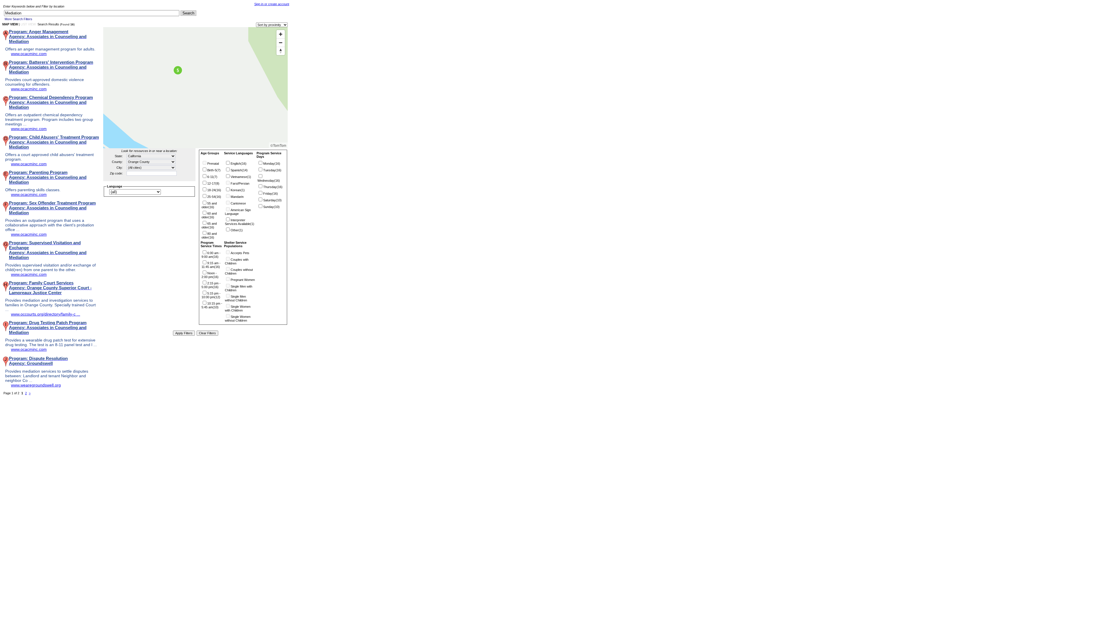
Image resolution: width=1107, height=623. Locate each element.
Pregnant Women (243, 280)
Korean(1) (238, 190)
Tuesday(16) (272, 170)
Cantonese (238, 203)
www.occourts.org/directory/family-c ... (45, 314)
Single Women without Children (238, 318)
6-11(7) (212, 177)
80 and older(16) (209, 235)
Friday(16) (270, 193)
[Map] (195, 87)
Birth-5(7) (214, 170)
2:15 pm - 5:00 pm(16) (211, 285)
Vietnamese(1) (241, 177)
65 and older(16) (209, 225)
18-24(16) (214, 190)
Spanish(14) (239, 170)
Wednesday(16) (268, 180)
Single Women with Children (238, 308)
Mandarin (237, 196)
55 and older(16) (209, 205)
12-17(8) (213, 183)
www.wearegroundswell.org (36, 385)
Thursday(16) (273, 187)
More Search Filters (18, 19)
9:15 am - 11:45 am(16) (211, 265)
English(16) (238, 163)
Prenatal (213, 163)
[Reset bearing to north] (280, 51)
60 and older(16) (209, 215)
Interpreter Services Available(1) (239, 222)
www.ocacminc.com (29, 53)
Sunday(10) (271, 207)
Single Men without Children (236, 298)
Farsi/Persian (240, 183)
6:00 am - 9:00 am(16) (211, 254)
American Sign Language (238, 211)
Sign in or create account (271, 4)
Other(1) (237, 230)
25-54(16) (214, 196)
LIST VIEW (28, 24)
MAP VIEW (10, 24)
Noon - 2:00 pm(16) (210, 275)
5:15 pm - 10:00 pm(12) (211, 295)
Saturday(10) (272, 200)
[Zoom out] (280, 42)
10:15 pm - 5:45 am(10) (212, 305)
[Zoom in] (280, 34)
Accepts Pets (240, 253)
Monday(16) (271, 163)
